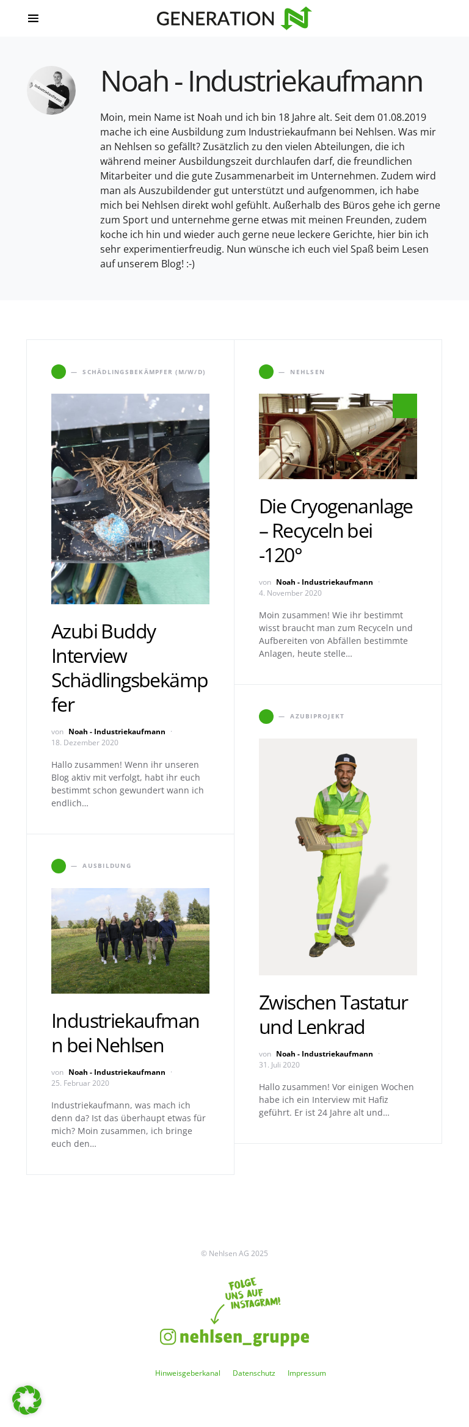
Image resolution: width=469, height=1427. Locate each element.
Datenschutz (254, 1373)
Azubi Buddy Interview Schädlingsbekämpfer (129, 667)
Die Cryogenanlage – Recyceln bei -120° (336, 530)
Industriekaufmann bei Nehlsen (125, 1032)
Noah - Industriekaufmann (116, 731)
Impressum (307, 1373)
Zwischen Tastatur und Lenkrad (333, 1014)
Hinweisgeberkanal (187, 1373)
